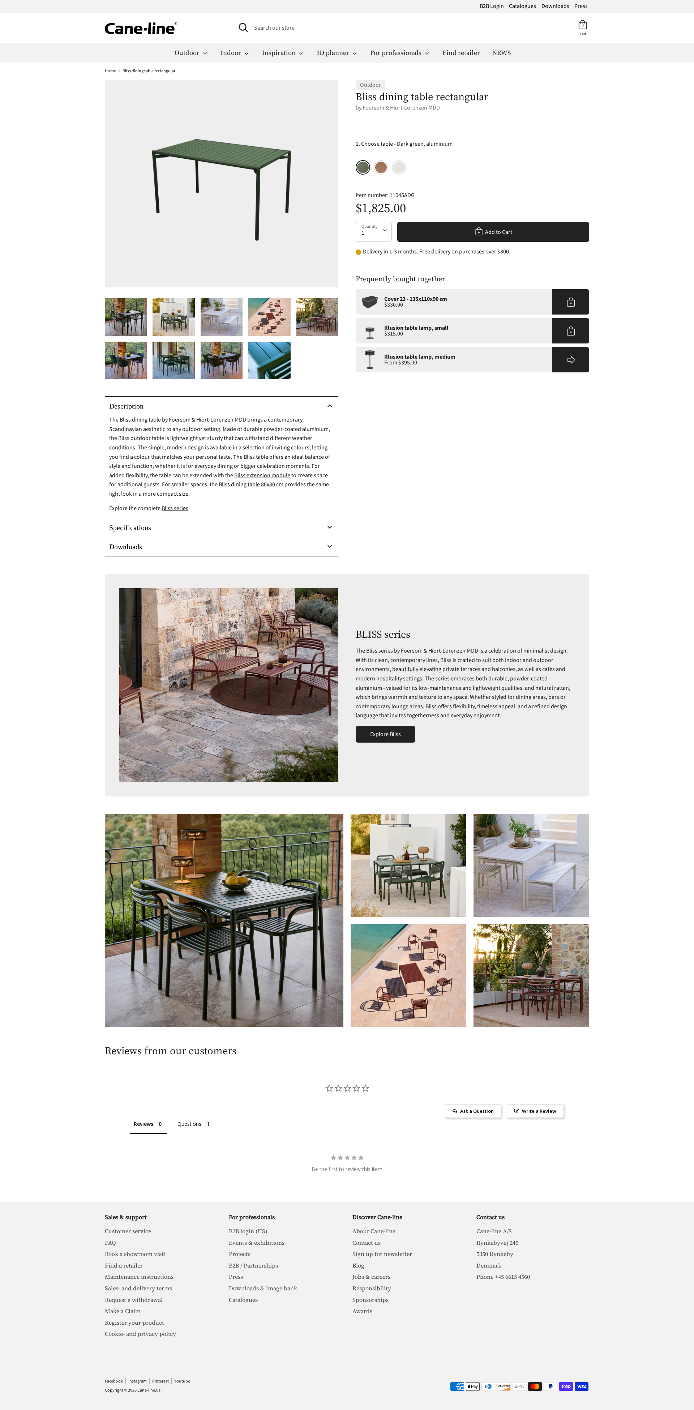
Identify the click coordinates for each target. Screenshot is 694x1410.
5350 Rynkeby (494, 1254)
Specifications (130, 527)
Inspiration (279, 52)
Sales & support (126, 1217)
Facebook (114, 1381)
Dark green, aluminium (363, 167)
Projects (239, 1254)
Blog (358, 1265)
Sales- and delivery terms (138, 1288)
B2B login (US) (248, 1231)
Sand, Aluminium (399, 167)
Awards (362, 1311)
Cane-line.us (148, 1390)
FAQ (110, 1243)
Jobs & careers (371, 1277)
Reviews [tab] (143, 1123)
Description (126, 406)
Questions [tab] (189, 1123)
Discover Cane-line (377, 1217)
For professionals (396, 52)
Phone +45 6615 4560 (503, 1277)
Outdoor (188, 52)
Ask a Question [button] (477, 1111)
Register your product (134, 1322)
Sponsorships (370, 1300)
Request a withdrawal (134, 1300)
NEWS (501, 52)
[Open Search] (243, 27)
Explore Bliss (385, 734)
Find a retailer (124, 1265)
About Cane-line (373, 1231)
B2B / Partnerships (253, 1265)
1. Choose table (404, 144)
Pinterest (160, 1381)
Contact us (366, 1243)
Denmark (488, 1265)
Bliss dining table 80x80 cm (251, 484)
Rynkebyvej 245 (497, 1243)
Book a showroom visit (135, 1254)
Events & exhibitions (256, 1243)
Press (581, 6)
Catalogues (522, 6)
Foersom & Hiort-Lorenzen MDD (401, 108)
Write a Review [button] (539, 1111)
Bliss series (175, 508)
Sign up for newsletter (382, 1254)
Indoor (231, 52)
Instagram (137, 1381)
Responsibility (371, 1288)
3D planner (333, 52)
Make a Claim (123, 1311)
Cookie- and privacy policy (140, 1334)
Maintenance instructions (139, 1277)
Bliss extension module (262, 475)
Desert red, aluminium (381, 167)
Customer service (128, 1231)
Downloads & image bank (263, 1288)
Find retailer (461, 52)
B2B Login (492, 6)
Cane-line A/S (494, 1231)
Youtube (182, 1381)
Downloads (555, 6)
